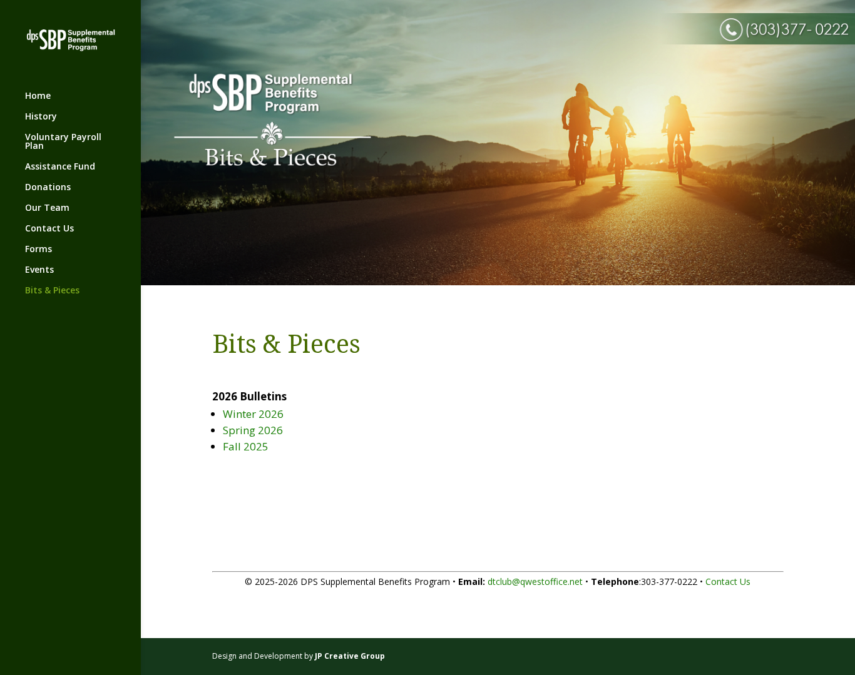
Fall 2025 (246, 446)
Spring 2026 (253, 430)
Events (39, 270)
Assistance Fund (60, 167)
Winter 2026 (253, 414)
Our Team (47, 208)
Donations (48, 188)
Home (38, 96)
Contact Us (49, 229)
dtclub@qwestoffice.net (535, 581)
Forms (38, 250)
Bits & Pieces (52, 291)
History (41, 117)
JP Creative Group (350, 656)
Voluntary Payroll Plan (63, 142)
